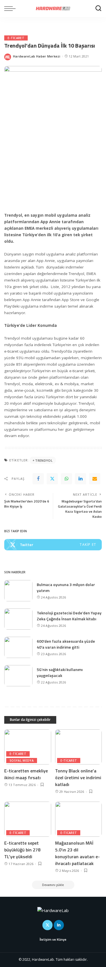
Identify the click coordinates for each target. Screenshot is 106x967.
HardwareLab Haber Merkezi (36, 56)
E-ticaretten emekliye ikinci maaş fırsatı (26, 774)
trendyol (44, 460)
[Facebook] (38, 478)
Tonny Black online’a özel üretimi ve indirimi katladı (78, 777)
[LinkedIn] (59, 925)
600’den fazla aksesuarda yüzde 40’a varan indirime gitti (66, 644)
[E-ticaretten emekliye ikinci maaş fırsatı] (27, 746)
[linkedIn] (80, 478)
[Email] (94, 478)
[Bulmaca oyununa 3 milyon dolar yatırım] (18, 590)
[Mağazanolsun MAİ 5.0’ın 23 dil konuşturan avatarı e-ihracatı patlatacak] (78, 819)
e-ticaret (16, 38)
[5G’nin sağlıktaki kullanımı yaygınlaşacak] (18, 675)
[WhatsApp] (66, 478)
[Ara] (98, 8)
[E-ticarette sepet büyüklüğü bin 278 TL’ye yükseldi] (27, 819)
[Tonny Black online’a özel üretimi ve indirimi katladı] (78, 746)
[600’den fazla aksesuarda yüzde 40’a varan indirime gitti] (18, 647)
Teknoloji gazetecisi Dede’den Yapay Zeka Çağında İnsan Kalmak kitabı (69, 616)
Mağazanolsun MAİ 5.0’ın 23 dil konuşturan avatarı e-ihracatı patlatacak (77, 853)
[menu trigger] (11, 8)
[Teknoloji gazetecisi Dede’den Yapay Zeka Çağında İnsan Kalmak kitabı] (18, 619)
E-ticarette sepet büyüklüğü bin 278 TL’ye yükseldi (22, 850)
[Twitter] (52, 478)
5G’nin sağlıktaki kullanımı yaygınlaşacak (60, 672)
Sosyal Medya (22, 760)
